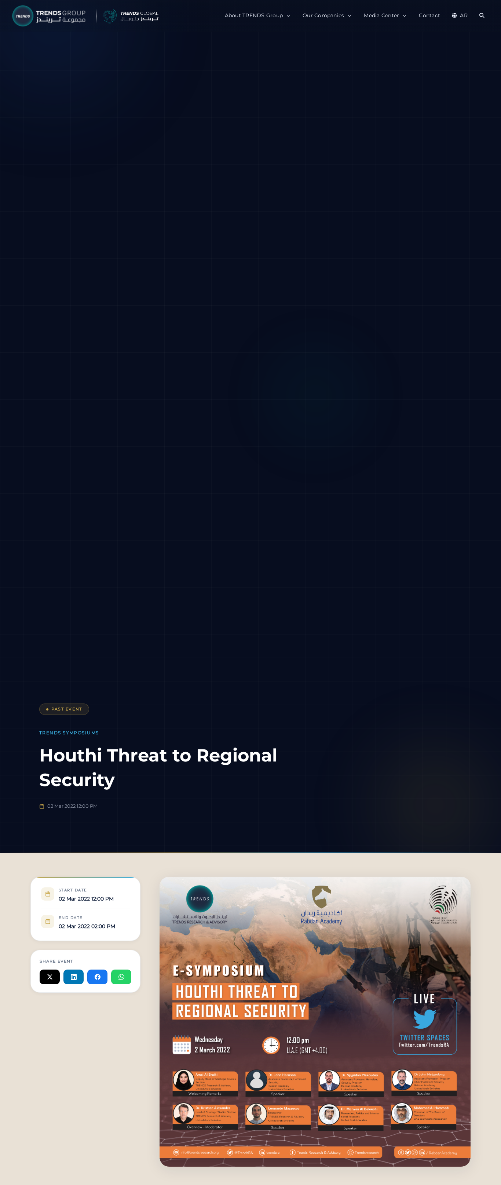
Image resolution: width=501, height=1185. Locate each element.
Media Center (381, 15)
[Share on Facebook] (97, 977)
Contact (429, 15)
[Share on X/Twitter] (50, 977)
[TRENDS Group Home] (102, 16)
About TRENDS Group (254, 15)
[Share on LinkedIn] (73, 977)
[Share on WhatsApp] (121, 977)
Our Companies (323, 15)
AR (464, 15)
